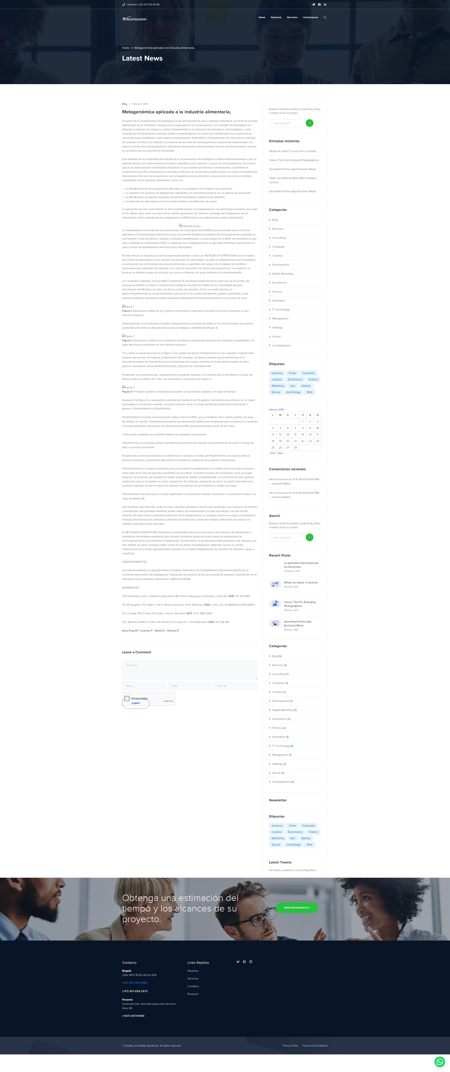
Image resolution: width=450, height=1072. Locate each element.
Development (280, 264)
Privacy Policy (290, 1045)
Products (193, 994)
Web (309, 392)
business (277, 373)
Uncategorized (281, 345)
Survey (276, 336)
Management (280, 318)
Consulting (279, 237)
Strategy (277, 327)
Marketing (278, 385)
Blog (124, 103)
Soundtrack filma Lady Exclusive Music (292, 169)
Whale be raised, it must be (301, 582)
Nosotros (193, 970)
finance (313, 379)
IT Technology (281, 309)
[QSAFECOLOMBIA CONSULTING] (134, 17)
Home (126, 47)
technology (293, 392)
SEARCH (325, 17)
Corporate (278, 246)
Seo (292, 385)
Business (277, 228)
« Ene (272, 453)
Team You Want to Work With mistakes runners (293, 180)
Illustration (278, 300)
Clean (292, 373)
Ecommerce (279, 282)
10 (317, 428)
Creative (277, 255)
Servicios (193, 978)
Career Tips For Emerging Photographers (294, 160)
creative (277, 379)
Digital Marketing (282, 273)
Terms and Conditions (315, 1045)
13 (288, 434)
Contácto (193, 986)
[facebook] (244, 962)
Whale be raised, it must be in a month (292, 151)
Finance (277, 291)
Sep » (281, 453)
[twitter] (238, 962)
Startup (305, 385)
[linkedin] (250, 962)
